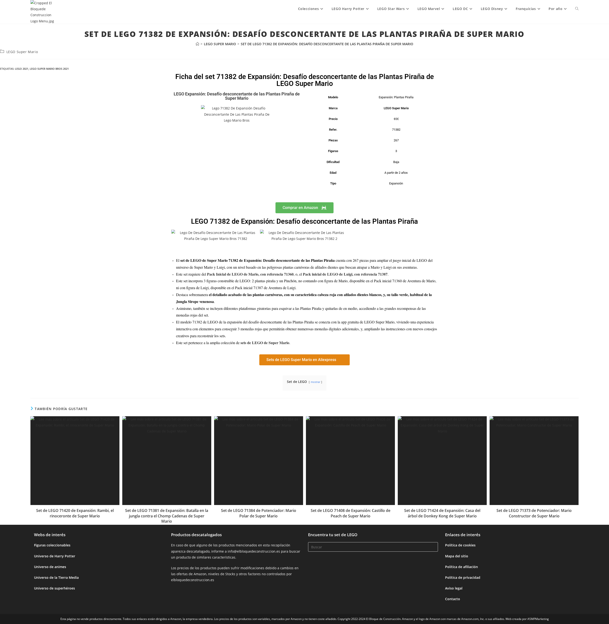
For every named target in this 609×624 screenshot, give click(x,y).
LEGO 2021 (21, 68)
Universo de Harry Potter (54, 556)
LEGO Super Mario (22, 52)
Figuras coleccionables (52, 545)
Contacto (452, 599)
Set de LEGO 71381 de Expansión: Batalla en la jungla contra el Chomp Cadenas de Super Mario (166, 516)
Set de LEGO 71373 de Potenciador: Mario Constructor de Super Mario (534, 513)
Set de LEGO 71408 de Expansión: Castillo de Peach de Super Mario (350, 513)
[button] (176, 235)
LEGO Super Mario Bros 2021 (49, 68)
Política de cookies (460, 545)
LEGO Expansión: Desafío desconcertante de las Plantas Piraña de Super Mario (237, 96)
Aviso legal (453, 588)
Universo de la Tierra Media (56, 577)
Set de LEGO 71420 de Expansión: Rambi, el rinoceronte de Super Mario (75, 513)
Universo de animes (50, 567)
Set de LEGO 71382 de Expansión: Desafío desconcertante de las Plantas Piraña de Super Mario (327, 44)
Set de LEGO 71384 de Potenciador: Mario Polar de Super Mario (258, 513)
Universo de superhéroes (54, 588)
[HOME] (197, 44)
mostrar (315, 382)
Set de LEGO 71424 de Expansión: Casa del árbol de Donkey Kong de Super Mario (442, 513)
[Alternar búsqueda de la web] (577, 9)
